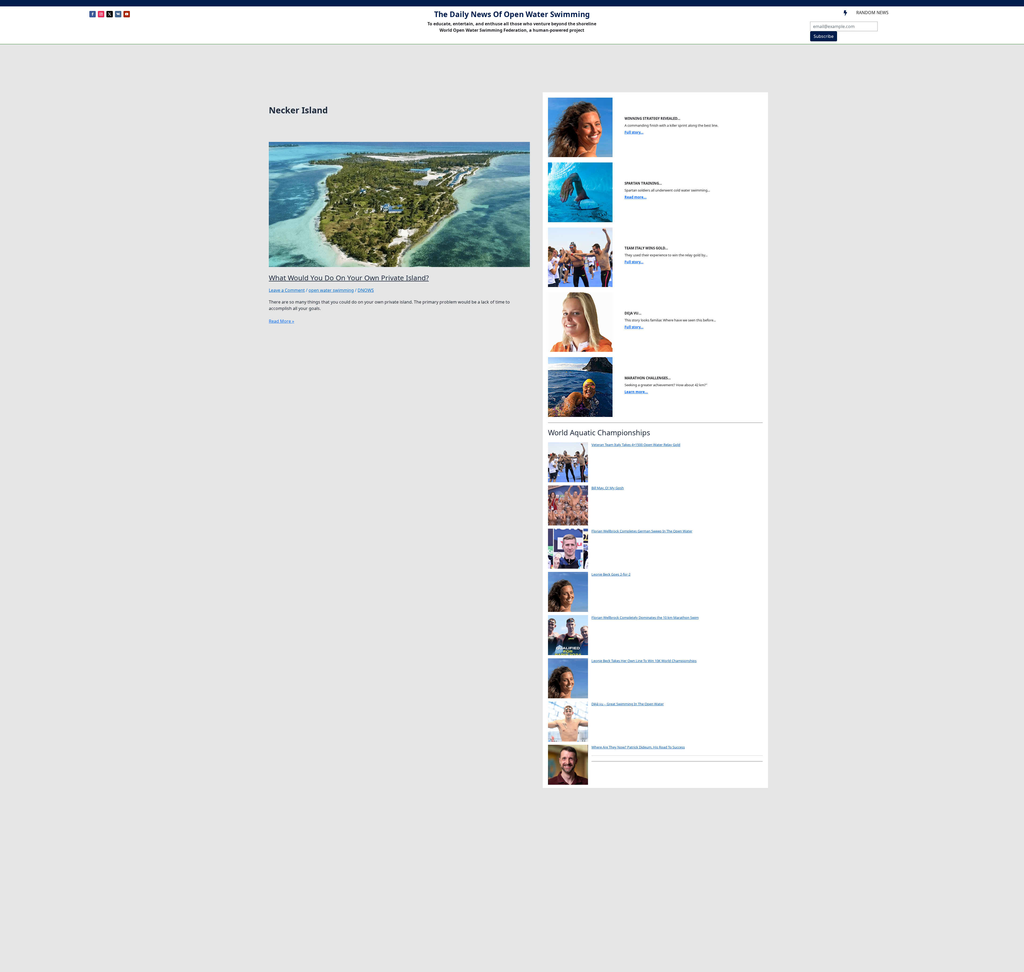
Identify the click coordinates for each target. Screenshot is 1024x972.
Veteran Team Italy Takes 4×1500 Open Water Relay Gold (635, 444)
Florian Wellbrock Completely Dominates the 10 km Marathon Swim (645, 617)
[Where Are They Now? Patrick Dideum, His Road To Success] (568, 765)
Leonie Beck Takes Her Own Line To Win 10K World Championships (644, 660)
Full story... (634, 132)
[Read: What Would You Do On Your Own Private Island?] (399, 204)
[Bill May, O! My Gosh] (568, 505)
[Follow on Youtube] (126, 14)
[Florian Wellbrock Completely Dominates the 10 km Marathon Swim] (568, 635)
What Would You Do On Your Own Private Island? (349, 277)
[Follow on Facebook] (92, 14)
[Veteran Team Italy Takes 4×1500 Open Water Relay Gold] (568, 462)
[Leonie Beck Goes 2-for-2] (568, 592)
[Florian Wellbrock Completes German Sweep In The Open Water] (568, 549)
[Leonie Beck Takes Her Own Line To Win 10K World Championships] (568, 678)
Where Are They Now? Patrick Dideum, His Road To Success (638, 747)
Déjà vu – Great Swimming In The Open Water (627, 704)
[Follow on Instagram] (101, 14)
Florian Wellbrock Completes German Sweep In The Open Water (641, 531)
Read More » (281, 321)
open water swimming (331, 290)
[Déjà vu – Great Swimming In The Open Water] (568, 722)
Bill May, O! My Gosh (607, 487)
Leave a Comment (287, 290)
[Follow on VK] (118, 14)
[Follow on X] (109, 14)
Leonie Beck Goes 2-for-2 (610, 574)
